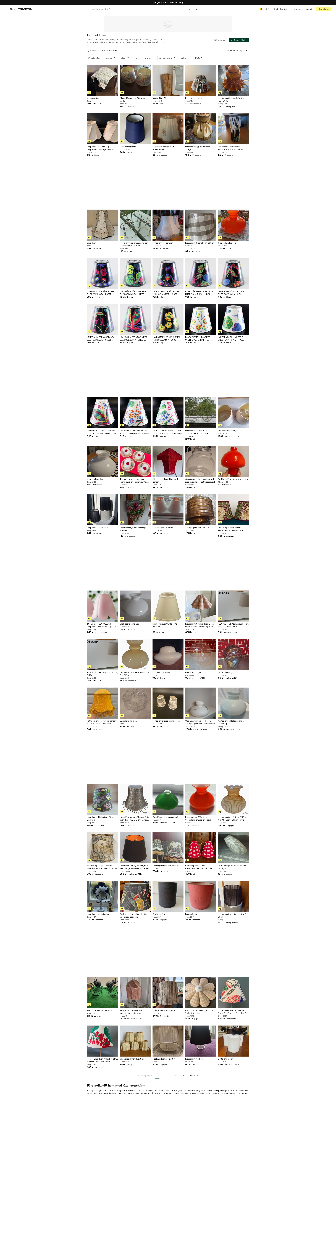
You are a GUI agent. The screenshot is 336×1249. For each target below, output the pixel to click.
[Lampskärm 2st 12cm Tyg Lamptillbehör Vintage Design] (102, 128)
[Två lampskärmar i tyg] (233, 412)
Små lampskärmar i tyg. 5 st (132, 1059)
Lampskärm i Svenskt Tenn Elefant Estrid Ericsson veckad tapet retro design (200, 625)
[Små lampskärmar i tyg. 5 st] (135, 1041)
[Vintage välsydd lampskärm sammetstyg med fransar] (135, 992)
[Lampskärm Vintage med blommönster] (168, 128)
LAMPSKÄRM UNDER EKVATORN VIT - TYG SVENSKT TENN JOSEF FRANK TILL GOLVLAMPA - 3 (134, 432)
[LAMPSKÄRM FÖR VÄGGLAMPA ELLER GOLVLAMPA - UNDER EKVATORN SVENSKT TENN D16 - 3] (168, 319)
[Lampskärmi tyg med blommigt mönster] (135, 509)
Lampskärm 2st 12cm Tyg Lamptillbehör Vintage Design (100, 148)
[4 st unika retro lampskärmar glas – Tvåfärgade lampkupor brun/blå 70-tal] (135, 461)
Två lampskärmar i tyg (227, 430)
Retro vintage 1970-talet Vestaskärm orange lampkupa (198, 818)
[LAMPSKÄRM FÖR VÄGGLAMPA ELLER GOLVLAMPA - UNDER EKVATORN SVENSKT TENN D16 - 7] (135, 273)
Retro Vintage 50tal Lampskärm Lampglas (232, 866)
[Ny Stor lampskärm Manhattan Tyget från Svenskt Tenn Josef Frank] (233, 992)
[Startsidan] (25, 9)
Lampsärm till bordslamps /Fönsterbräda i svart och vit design (230, 148)
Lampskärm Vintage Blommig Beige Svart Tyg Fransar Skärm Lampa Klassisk (135, 818)
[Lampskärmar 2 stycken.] (168, 509)
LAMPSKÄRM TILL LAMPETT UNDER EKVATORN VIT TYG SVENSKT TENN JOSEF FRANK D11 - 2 (200, 338)
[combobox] (141, 9)
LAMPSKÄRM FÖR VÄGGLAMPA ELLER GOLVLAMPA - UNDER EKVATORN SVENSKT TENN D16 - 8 (102, 293)
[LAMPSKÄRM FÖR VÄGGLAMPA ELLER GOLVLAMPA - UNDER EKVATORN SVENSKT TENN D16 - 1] (102, 319)
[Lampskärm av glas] (200, 654)
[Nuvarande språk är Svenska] (261, 9)
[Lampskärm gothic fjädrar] (102, 896)
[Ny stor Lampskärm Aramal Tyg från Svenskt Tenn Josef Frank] (102, 1041)
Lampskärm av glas (193, 672)
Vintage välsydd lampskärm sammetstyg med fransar (131, 1011)
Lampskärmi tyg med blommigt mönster (133, 528)
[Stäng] (334, 2)
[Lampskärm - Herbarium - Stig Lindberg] (102, 799)
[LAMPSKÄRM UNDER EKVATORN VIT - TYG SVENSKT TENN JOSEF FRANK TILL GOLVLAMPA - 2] (168, 412)
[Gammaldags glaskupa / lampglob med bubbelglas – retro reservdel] (200, 461)
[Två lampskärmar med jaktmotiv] (168, 847)
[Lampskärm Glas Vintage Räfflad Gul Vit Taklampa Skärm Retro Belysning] (233, 799)
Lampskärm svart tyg (194, 1059)
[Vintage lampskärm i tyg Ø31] (168, 992)
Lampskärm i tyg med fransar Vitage (197, 148)
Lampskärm (91, 243)
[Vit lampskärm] (102, 80)
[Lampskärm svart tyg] (200, 1041)
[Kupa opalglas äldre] (102, 461)
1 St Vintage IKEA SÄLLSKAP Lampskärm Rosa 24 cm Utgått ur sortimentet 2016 (101, 625)
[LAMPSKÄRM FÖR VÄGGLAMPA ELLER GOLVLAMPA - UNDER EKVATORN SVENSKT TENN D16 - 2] (135, 319)
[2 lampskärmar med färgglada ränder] (135, 80)
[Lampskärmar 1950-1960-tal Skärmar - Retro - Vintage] (200, 412)
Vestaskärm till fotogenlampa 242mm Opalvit (231, 722)
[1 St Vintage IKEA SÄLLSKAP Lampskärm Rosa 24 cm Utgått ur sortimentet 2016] (102, 606)
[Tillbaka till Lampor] (88, 51)
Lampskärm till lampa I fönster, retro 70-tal (231, 99)
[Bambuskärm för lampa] (168, 80)
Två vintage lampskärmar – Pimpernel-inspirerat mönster (231, 528)
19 (184, 1075)
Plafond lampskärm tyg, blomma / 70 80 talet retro (199, 1011)
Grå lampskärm (159, 914)
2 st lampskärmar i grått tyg (165, 1059)
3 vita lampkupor (225, 1059)
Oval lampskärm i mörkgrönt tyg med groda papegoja (133, 915)
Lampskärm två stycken (163, 243)
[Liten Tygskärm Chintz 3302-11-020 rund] (168, 606)
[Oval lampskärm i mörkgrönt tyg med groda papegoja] (135, 896)
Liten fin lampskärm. (128, 147)
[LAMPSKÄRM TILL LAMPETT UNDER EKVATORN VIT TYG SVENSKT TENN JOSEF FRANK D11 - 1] (233, 319)
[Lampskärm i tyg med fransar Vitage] (200, 128)
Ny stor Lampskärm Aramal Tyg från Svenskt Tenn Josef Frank (102, 1060)
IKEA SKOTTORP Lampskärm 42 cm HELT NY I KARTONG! (233, 625)
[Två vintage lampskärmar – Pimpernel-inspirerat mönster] (233, 509)
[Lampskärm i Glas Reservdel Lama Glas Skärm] (135, 654)
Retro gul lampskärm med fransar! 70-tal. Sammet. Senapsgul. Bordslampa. (101, 722)
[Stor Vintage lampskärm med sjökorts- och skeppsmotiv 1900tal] (102, 847)
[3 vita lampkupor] (233, 1041)
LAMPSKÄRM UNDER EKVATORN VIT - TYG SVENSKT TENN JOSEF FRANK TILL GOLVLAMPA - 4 (101, 432)
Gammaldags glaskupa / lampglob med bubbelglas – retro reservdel (200, 480)
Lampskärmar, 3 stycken (97, 527)
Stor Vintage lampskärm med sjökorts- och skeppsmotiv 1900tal (102, 866)
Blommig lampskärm (193, 98)
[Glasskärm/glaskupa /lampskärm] (168, 799)
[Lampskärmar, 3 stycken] (102, 509)
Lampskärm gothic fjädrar (98, 914)
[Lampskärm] (102, 225)
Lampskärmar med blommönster (166, 721)
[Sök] (190, 9)
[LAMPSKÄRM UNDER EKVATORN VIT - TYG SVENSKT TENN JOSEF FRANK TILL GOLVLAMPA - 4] (102, 412)
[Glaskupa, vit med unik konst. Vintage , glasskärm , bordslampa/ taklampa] (200, 703)
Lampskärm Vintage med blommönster (163, 148)
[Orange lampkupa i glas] (233, 225)
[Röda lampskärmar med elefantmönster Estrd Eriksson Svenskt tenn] (200, 847)
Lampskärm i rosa (192, 914)
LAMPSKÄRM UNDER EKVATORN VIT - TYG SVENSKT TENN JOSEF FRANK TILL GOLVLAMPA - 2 (167, 432)
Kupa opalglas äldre (95, 479)
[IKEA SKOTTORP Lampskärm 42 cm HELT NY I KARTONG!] (233, 606)
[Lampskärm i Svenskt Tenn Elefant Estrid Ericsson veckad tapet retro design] (200, 606)
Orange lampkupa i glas (228, 243)
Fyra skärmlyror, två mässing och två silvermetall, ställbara (134, 244)
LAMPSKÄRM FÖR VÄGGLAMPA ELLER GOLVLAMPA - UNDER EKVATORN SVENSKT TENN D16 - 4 (233, 293)
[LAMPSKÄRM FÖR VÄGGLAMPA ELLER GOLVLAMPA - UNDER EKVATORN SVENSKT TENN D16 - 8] (102, 273)
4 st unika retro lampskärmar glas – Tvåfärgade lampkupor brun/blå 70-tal (135, 480)
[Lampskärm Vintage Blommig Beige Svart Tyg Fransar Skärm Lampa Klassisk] (135, 799)
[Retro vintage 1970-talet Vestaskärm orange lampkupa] (200, 799)
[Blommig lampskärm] (200, 80)
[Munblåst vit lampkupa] (135, 606)
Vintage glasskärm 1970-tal (197, 527)
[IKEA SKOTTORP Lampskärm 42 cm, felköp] (102, 654)
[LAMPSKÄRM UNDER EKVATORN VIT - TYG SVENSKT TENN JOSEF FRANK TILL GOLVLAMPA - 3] (135, 412)
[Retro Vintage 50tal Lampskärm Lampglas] (233, 847)
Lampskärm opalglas (161, 672)
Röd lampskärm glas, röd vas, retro (233, 479)
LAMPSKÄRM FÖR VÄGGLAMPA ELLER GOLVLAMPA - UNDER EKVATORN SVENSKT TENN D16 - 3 (168, 338)
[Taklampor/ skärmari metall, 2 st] (102, 992)
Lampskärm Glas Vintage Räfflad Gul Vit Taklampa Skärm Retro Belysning (232, 818)
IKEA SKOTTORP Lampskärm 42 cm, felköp (102, 673)
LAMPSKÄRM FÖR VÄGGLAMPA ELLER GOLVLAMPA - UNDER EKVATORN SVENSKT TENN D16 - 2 (135, 338)
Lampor (94, 50)
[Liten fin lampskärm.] (135, 128)
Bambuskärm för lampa (162, 98)
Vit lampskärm (93, 98)
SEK (268, 9)
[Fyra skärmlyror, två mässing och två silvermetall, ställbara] (135, 225)
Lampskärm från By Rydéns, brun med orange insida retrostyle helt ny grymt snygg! (134, 867)
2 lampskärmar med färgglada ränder (132, 99)
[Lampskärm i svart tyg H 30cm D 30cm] (233, 896)
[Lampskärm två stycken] (168, 225)
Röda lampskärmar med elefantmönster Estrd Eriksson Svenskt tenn (198, 867)
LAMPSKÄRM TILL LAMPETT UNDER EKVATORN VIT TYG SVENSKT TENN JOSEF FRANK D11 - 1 (233, 338)
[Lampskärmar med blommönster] (168, 703)
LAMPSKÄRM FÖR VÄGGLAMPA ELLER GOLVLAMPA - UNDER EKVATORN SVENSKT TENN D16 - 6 (168, 293)
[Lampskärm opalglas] (168, 654)
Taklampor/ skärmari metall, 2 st (100, 1010)
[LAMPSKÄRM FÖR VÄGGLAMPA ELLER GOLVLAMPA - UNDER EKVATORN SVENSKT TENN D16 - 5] (200, 273)
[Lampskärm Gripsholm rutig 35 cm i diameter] (200, 225)
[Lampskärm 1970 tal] (135, 703)
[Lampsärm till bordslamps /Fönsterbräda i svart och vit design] (233, 128)
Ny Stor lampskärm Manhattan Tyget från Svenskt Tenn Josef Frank (232, 1011)
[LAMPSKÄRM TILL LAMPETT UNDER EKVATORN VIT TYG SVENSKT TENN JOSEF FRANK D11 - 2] (200, 319)
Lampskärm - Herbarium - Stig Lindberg (100, 818)
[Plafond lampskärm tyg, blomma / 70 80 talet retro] (200, 992)
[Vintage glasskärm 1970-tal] (200, 509)
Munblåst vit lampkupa (129, 624)
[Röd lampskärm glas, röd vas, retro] (233, 461)
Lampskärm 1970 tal (128, 721)
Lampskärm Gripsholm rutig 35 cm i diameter (200, 244)
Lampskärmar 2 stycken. (163, 527)
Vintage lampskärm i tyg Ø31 (165, 1010)
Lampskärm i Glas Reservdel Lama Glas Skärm (134, 673)
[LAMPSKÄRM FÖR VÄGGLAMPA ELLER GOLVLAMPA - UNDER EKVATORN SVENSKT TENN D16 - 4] (233, 273)
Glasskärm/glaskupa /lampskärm (166, 817)
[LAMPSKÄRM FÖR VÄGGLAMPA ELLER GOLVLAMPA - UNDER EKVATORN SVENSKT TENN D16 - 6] (168, 273)
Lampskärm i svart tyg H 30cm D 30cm (232, 915)
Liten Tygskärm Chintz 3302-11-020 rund (166, 625)
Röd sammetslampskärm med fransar (165, 480)
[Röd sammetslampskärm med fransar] (168, 461)
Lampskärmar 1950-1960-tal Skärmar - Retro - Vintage (197, 431)
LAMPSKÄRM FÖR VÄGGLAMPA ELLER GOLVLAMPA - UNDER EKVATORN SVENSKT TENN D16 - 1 (102, 338)
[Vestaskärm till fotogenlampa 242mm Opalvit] (233, 703)
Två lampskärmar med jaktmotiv (166, 865)
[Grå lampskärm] (168, 896)
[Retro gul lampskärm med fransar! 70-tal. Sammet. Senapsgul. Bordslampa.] (102, 703)
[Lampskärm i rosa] (200, 896)
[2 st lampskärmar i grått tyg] (168, 1041)
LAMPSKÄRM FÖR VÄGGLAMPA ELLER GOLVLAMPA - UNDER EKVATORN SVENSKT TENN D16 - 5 (200, 293)
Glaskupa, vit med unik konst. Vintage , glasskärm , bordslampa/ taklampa (200, 722)
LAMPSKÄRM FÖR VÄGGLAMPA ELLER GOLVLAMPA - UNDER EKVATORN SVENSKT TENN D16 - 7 (135, 293)
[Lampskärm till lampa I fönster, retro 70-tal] (233, 80)
